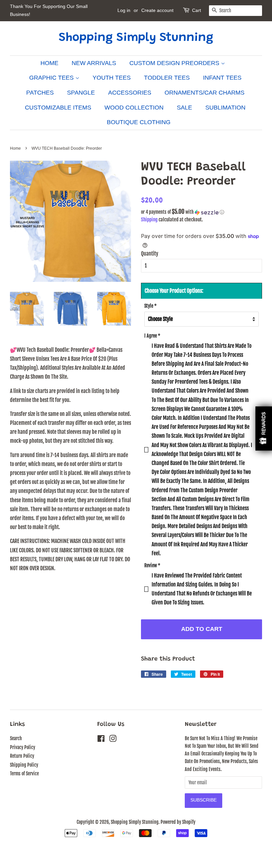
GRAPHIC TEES (52, 77)
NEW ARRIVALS (94, 63)
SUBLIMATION (225, 107)
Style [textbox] (150, 306)
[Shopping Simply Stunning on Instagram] (112, 739)
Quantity (149, 253)
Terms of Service (24, 773)
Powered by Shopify (178, 822)
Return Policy (22, 756)
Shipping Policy (24, 765)
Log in (123, 10)
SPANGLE (81, 92)
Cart (196, 10)
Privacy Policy (22, 747)
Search (16, 738)
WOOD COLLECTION (134, 107)
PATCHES (40, 92)
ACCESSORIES (129, 92)
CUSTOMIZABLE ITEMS (58, 107)
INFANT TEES (222, 77)
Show (263, 429)
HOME (49, 63)
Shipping (149, 219)
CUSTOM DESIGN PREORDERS (175, 63)
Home (15, 148)
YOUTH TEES (112, 77)
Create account (157, 10)
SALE (184, 107)
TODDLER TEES (167, 77)
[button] (201, 212)
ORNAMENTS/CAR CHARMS (204, 92)
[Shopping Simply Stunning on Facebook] (101, 739)
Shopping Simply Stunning (136, 38)
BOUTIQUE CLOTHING (138, 122)
